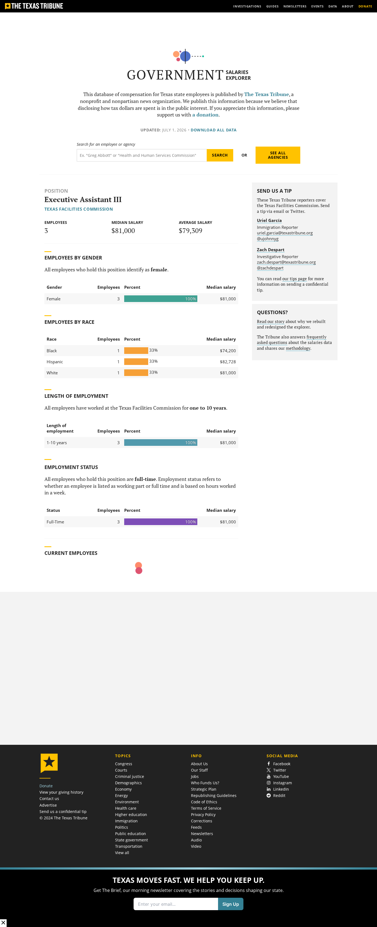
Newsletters (202, 833)
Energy (121, 795)
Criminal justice (129, 776)
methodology (298, 348)
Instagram (282, 782)
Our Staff (199, 770)
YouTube (281, 776)
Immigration (126, 820)
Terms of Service (206, 808)
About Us (199, 763)
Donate (46, 785)
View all (122, 852)
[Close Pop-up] (3, 923)
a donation (205, 115)
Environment (127, 801)
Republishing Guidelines (214, 795)
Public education (130, 833)
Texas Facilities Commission (78, 209)
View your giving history (61, 792)
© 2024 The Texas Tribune (63, 817)
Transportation (128, 846)
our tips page (294, 278)
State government (131, 840)
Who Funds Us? (205, 782)
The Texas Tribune (266, 94)
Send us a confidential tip (63, 811)
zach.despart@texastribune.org (286, 262)
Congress (123, 763)
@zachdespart (270, 268)
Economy (123, 789)
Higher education (131, 814)
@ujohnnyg (267, 238)
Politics (121, 827)
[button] (188, 897)
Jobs (195, 776)
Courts (121, 770)
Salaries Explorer (238, 75)
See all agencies (278, 155)
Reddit (279, 795)
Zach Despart (271, 249)
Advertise (48, 805)
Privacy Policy (203, 814)
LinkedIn (281, 789)
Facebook (281, 763)
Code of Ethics (204, 801)
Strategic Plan (203, 789)
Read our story (271, 321)
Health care (125, 808)
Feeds (196, 827)
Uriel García (269, 220)
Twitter (279, 770)
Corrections (201, 820)
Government (175, 74)
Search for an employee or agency (106, 144)
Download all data (214, 130)
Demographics (128, 782)
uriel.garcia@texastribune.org (285, 232)
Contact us (49, 798)
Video (196, 846)
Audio (196, 840)
